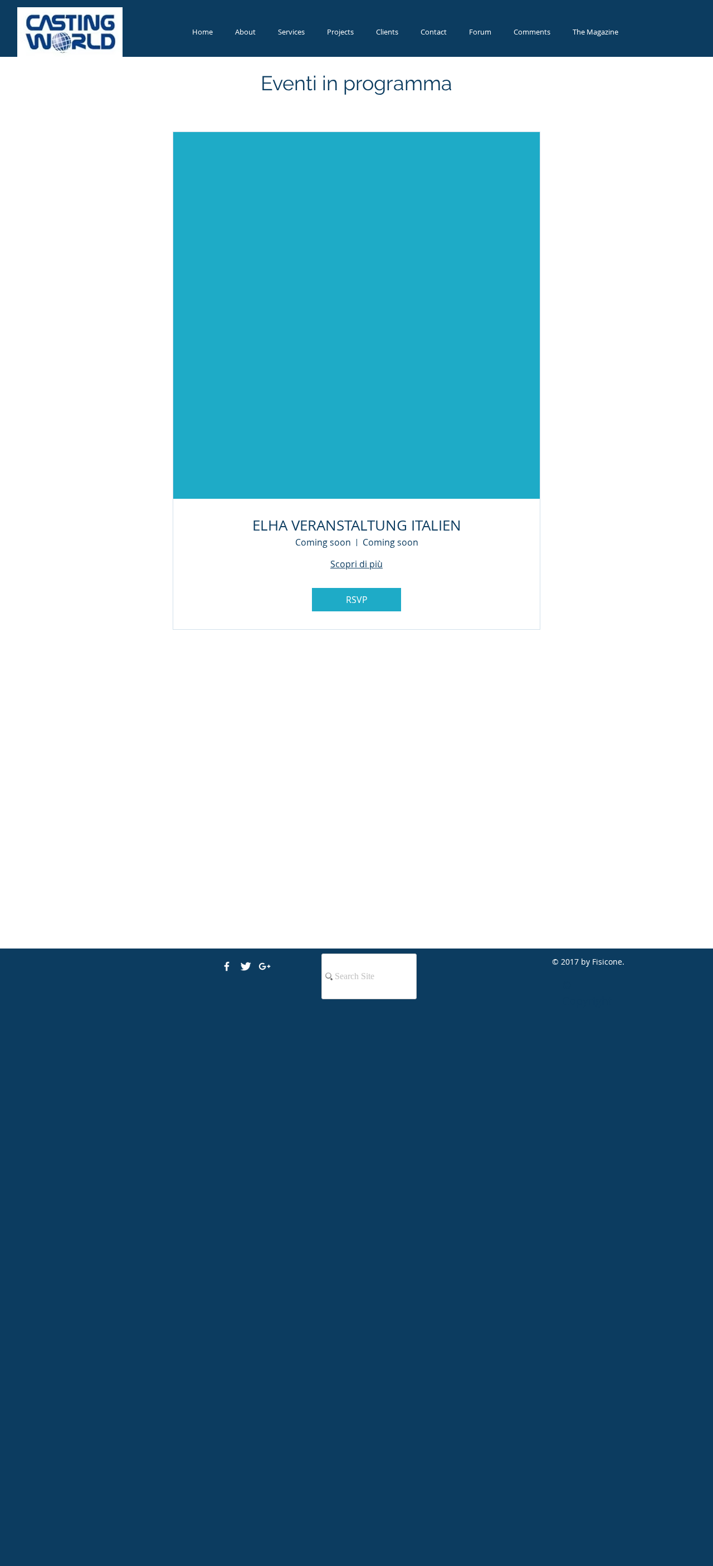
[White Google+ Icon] (264, 966)
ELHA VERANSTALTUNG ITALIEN (356, 525)
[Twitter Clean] (246, 966)
